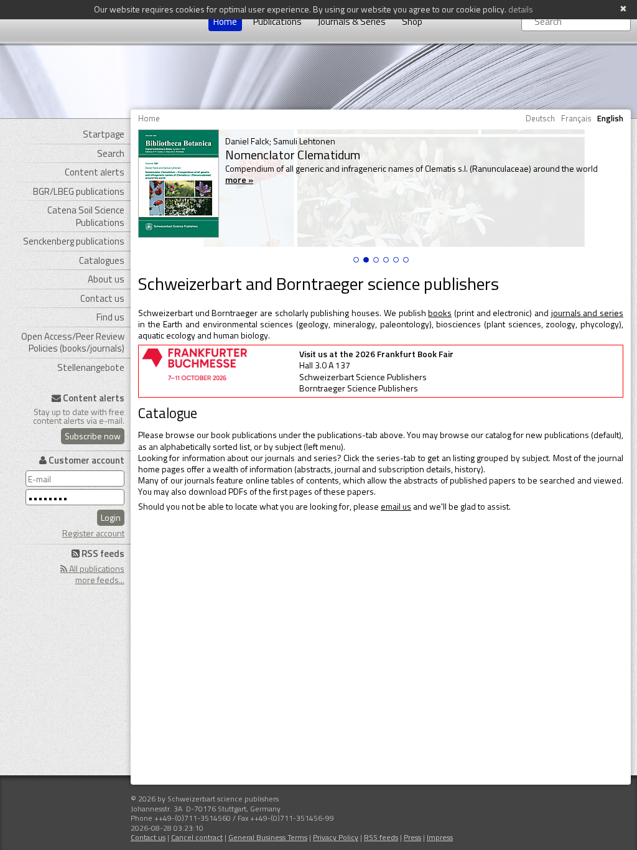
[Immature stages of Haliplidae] (396, 260)
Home (225, 21)
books (440, 312)
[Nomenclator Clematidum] (366, 260)
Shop (412, 21)
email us (396, 506)
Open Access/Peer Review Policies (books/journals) (72, 342)
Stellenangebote (90, 367)
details (520, 9)
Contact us (102, 298)
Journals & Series (352, 21)
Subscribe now (93, 435)
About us (106, 279)
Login (111, 517)
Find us (110, 317)
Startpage (103, 134)
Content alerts (94, 172)
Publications (277, 21)
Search (110, 153)
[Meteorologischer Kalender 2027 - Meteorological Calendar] (356, 260)
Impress (440, 837)
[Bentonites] (386, 260)
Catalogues (101, 260)
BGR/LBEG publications (78, 191)
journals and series (587, 312)
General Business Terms (267, 837)
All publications (95, 568)
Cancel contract (197, 837)
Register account (93, 532)
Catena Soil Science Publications (85, 216)
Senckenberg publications (73, 241)
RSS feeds (381, 837)
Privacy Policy (335, 837)
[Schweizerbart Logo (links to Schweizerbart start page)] (67, 22)
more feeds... (99, 579)
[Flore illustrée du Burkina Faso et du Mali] (406, 260)
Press (412, 837)
